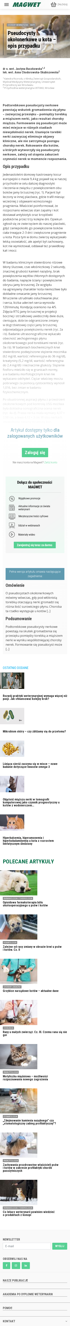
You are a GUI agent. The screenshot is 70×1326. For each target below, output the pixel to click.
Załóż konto (50, 462)
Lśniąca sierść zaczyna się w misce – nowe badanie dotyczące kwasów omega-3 (30, 765)
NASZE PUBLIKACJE (15, 1280)
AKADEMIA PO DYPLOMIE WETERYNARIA (28, 1294)
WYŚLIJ (59, 1246)
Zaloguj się (35, 452)
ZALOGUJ (62, 4)
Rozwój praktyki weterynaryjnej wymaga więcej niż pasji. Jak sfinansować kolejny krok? (35, 697)
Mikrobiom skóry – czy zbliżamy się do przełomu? (34, 731)
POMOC (7, 1308)
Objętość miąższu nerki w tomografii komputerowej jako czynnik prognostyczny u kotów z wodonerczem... (31, 802)
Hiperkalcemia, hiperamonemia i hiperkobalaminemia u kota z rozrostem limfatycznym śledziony (28, 841)
